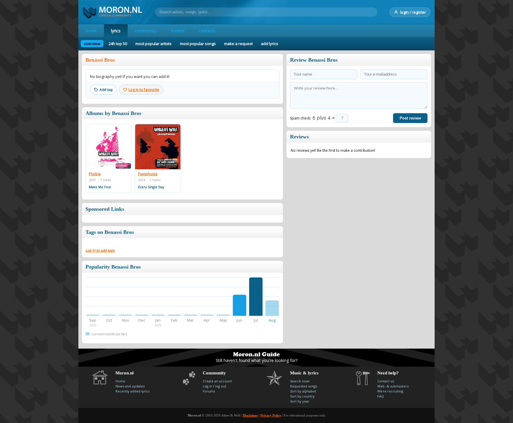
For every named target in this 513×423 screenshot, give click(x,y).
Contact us (385, 381)
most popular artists (153, 43)
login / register (413, 12)
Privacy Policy (270, 415)
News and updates (130, 386)
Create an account (217, 381)
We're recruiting (390, 391)
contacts (207, 30)
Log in (207, 386)
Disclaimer (250, 415)
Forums (209, 391)
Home (120, 381)
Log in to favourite (144, 89)
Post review (410, 118)
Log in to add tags (100, 250)
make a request (238, 43)
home (91, 30)
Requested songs (303, 386)
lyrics (116, 30)
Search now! (300, 381)
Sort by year (299, 401)
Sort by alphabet (303, 391)
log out (220, 386)
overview (92, 43)
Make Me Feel (100, 187)
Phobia (95, 174)
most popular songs (198, 43)
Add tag (106, 90)
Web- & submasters (392, 386)
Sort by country (302, 396)
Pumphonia (147, 174)
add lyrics (269, 43)
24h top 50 (118, 43)
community (145, 30)
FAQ (380, 396)
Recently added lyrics (132, 391)
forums (178, 30)
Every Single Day (151, 187)
